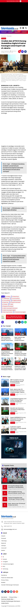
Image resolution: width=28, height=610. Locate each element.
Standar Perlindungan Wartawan (10, 585)
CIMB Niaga (6, 298)
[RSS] (17, 591)
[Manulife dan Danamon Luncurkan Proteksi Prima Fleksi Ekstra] (21, 346)
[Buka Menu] (23, 28)
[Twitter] (19, 322)
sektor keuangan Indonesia (10, 308)
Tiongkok (5, 561)
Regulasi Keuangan (8, 306)
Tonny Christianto (5, 51)
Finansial (4, 38)
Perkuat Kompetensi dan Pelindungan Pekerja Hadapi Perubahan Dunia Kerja (16, 498)
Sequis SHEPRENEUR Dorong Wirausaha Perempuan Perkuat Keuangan (6, 368)
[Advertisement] (14, 130)
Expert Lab (5, 302)
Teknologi (3, 541)
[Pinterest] (8, 591)
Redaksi (3, 582)
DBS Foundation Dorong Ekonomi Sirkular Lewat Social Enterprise (7, 339)
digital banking (17, 300)
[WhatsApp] (25, 322)
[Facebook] (16, 322)
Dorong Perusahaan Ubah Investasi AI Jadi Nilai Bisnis (15, 486)
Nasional (3, 543)
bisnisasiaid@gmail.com (10, 529)
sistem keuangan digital (9, 310)
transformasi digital (20, 312)
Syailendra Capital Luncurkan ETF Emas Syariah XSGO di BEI (20, 368)
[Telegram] (22, 322)
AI (3, 557)
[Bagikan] (25, 51)
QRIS (12, 304)
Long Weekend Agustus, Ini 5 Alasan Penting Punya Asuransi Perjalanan (7, 353)
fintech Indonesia (16, 302)
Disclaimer (4, 575)
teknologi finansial (8, 312)
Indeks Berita (5, 603)
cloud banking (15, 298)
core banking (6, 300)
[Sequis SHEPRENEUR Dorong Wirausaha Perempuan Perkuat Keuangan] (7, 361)
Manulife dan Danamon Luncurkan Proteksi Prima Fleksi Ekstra (20, 353)
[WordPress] (11, 591)
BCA (4, 566)
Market (3, 550)
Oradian (5, 304)
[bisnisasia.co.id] (9, 28)
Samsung (5, 569)
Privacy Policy (5, 580)
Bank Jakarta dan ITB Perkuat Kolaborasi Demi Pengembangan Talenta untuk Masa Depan (20, 339)
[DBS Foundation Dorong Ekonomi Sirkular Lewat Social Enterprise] (7, 332)
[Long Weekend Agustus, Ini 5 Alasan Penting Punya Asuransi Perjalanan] (7, 346)
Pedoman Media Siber (7, 577)
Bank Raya (16, 296)
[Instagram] (14, 591)
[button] (20, 28)
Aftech (8, 296)
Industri (3, 536)
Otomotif (3, 548)
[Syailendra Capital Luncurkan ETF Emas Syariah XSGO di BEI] (21, 361)
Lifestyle (3, 545)
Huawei (5, 559)
